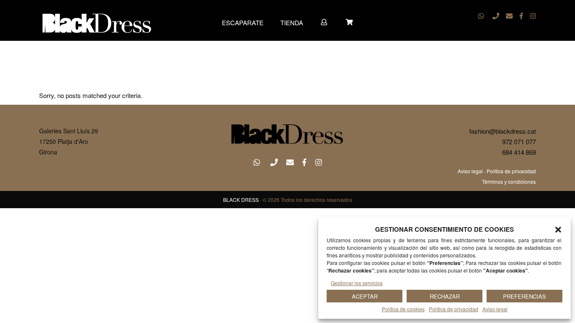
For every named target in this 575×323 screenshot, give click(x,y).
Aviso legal (495, 308)
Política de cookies (403, 308)
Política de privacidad (453, 308)
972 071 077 (519, 141)
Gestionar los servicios (357, 282)
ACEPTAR (365, 296)
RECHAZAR (445, 296)
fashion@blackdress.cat (502, 131)
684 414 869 (519, 152)
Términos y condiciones (509, 181)
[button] (558, 229)
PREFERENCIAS (524, 296)
